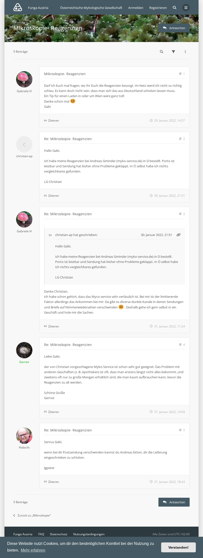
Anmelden (135, 7)
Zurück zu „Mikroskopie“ (34, 515)
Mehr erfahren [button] (33, 550)
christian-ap (24, 156)
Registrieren (158, 7)
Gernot (24, 362)
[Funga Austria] (17, 7)
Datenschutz (58, 534)
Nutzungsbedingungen (88, 534)
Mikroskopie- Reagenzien (47, 28)
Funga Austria (22, 534)
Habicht (24, 447)
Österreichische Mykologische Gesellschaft (91, 7)
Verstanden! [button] (178, 547)
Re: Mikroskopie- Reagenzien (68, 138)
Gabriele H (24, 91)
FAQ (41, 534)
